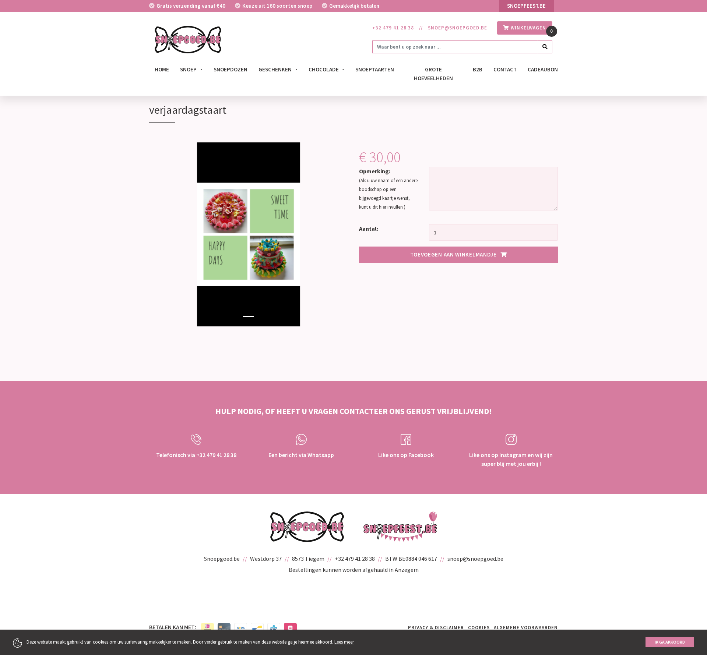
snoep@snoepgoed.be (457, 28)
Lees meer (344, 642)
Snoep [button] (189, 69)
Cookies (479, 627)
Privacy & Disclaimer (436, 627)
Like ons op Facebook (406, 454)
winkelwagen (527, 28)
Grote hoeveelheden (433, 74)
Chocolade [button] (324, 69)
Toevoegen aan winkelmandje (453, 254)
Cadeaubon (543, 69)
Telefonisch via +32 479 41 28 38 (196, 454)
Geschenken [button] (275, 69)
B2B (477, 69)
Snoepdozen (230, 69)
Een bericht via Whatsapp (301, 454)
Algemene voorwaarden (526, 627)
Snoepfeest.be (526, 5)
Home (162, 69)
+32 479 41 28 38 (393, 28)
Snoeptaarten (374, 69)
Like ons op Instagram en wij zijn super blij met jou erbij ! (511, 459)
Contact (505, 69)
